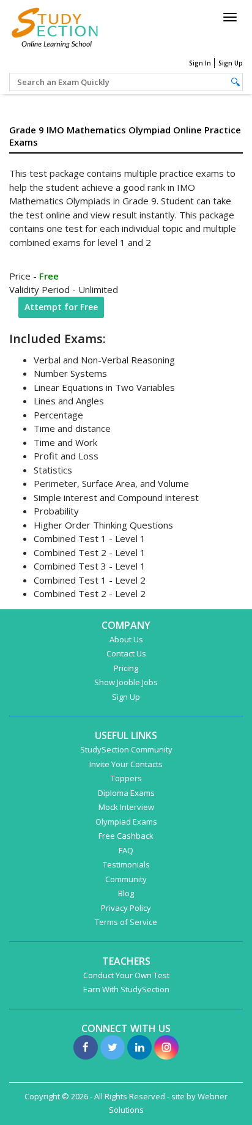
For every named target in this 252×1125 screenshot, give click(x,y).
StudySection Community (126, 749)
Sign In (200, 63)
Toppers (126, 778)
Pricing (126, 668)
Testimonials (126, 864)
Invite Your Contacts (126, 764)
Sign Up (230, 63)
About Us (126, 639)
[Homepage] (55, 26)
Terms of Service (126, 921)
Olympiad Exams (126, 821)
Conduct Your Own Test (126, 975)
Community (126, 879)
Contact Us (126, 653)
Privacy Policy (126, 907)
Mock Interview (126, 806)
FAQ (126, 850)
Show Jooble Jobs (126, 682)
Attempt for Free (61, 307)
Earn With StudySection (126, 989)
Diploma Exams (126, 792)
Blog (126, 893)
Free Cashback (126, 835)
